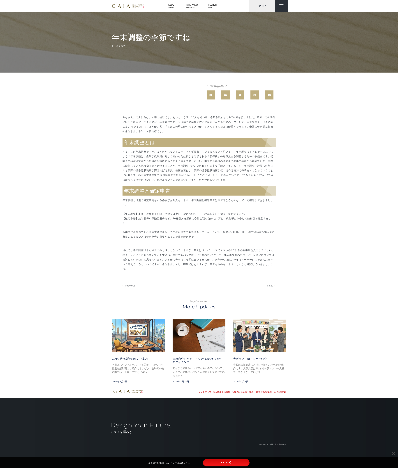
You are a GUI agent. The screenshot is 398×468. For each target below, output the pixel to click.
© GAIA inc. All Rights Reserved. (273, 444)
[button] (281, 5)
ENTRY (225, 462)
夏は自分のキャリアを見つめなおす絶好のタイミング (198, 360)
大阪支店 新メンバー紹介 (250, 359)
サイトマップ (204, 392)
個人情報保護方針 (221, 392)
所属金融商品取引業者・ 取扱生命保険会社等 (254, 392)
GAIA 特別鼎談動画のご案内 (130, 359)
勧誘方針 (281, 392)
